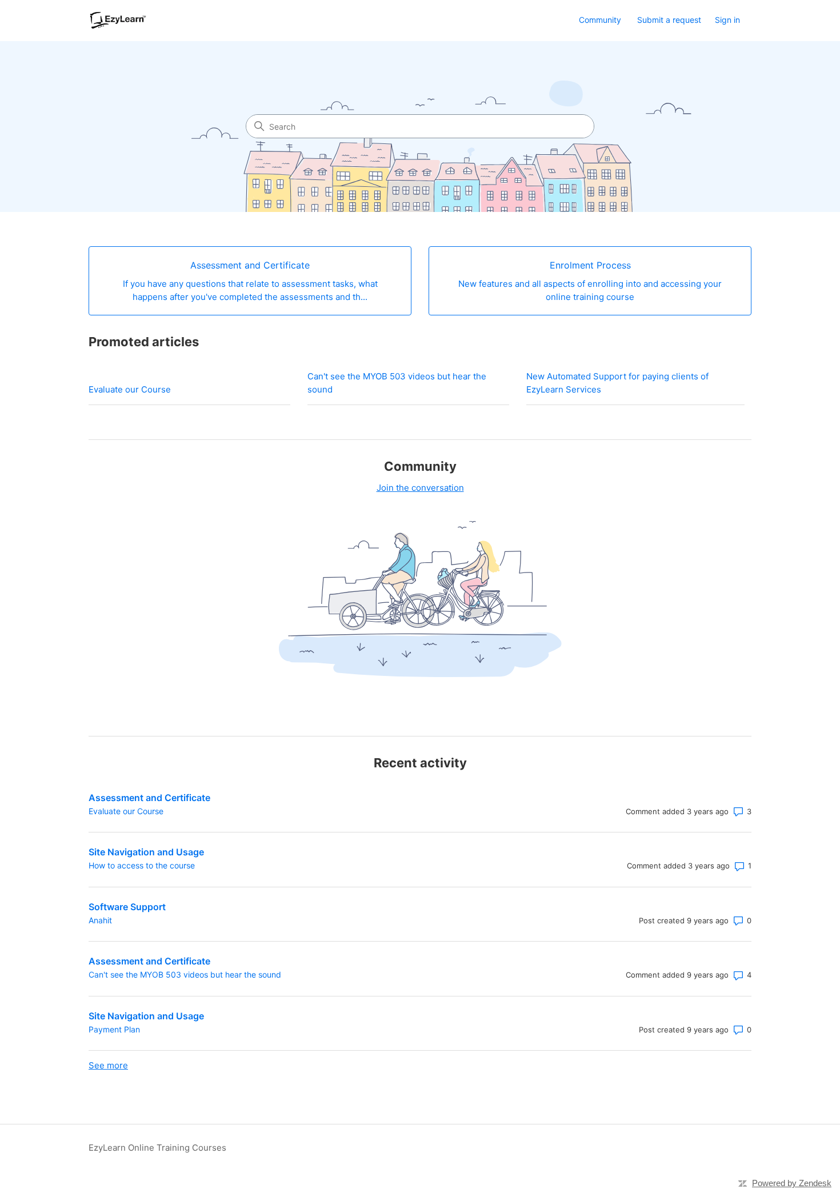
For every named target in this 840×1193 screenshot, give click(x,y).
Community (600, 20)
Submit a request (669, 20)
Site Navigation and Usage (146, 852)
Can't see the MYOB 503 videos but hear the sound (396, 383)
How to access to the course (142, 865)
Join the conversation (420, 487)
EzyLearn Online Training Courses (157, 1147)
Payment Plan (114, 1029)
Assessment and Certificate (149, 797)
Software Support (127, 906)
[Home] (118, 20)
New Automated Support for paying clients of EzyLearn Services (617, 383)
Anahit (100, 920)
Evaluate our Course (130, 389)
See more (108, 1065)
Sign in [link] (727, 20)
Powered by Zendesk (791, 1183)
